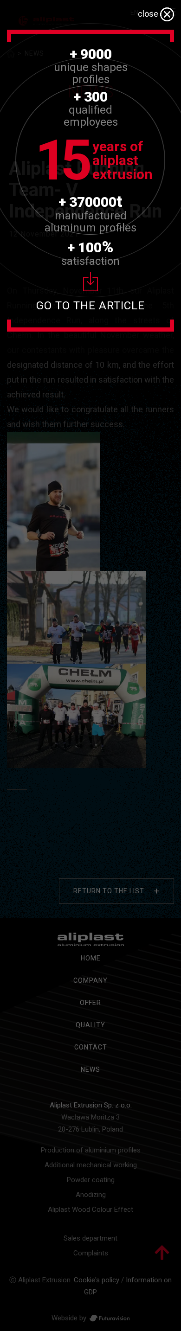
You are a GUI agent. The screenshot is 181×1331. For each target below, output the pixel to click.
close (149, 14)
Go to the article (90, 305)
